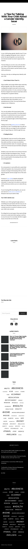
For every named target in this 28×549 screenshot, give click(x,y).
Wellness (12, 434)
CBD (8, 394)
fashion (7, 402)
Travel (7, 431)
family (21, 400)
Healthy (19, 409)
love (5, 421)
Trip (15, 431)
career (17, 391)
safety (5, 426)
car (11, 391)
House (7, 415)
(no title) (3, 473)
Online (6, 424)
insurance (14, 415)
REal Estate (22, 424)
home (7, 412)
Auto (7, 388)
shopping (11, 426)
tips (22, 428)
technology (15, 428)
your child (9, 178)
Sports (18, 426)
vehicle (21, 431)
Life (23, 418)
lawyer (11, 418)
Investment (21, 415)
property (13, 424)
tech (7, 428)
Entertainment (11, 400)
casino (23, 391)
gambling (8, 406)
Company (16, 394)
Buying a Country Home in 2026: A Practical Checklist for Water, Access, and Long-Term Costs (18, 346)
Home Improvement (19, 412)
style (23, 426)
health (18, 406)
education (14, 397)
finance (15, 402)
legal (17, 418)
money (21, 421)
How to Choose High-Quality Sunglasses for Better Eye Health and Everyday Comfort (18, 338)
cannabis (5, 391)
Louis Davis (14, 240)
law (5, 418)
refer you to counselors (14, 191)
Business (18, 388)
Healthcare (9, 409)
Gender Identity (14, 222)
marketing (12, 421)
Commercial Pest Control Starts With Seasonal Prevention (17, 355)
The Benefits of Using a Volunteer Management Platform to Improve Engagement (17, 364)
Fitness (22, 402)
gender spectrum (15, 124)
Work (20, 434)
